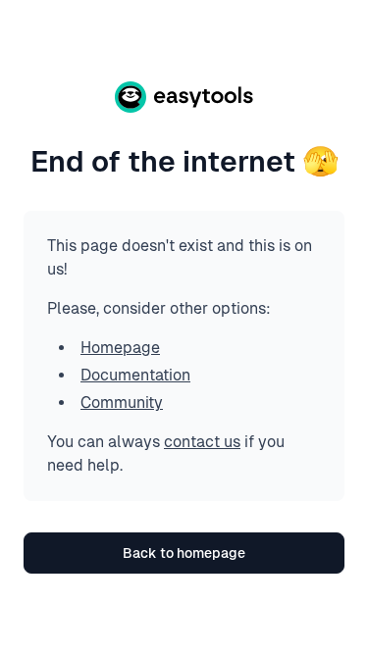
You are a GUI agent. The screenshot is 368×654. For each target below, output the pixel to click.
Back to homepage (184, 553)
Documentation (135, 375)
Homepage (120, 347)
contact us (202, 441)
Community (121, 402)
